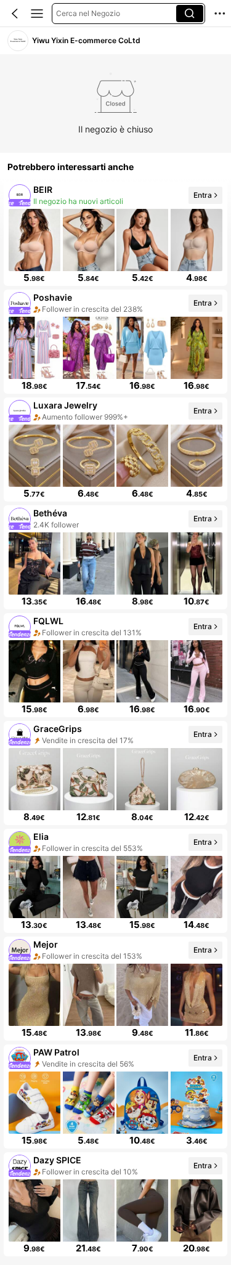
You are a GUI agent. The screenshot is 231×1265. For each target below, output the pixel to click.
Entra (202, 195)
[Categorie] (37, 13)
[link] (18, 41)
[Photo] (19, 195)
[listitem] (115, 234)
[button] (15, 13)
